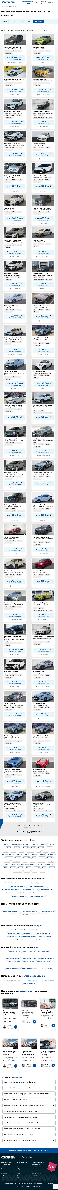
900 (27, 827)
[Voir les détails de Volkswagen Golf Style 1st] (43, 605)
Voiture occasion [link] (5, 1164)
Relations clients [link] (49, 1183)
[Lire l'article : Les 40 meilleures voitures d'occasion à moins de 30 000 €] (34, 1065)
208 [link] (17, 1167)
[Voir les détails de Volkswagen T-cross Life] (15, 275)
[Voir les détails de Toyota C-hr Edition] (43, 49)
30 (29, 825)
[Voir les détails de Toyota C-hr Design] (15, 572)
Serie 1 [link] (17, 1177)
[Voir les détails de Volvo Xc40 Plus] (15, 210)
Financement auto (42, 2)
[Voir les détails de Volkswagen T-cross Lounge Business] (15, 640)
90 (34, 825)
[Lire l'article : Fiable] (15, 1027)
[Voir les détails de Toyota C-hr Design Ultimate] (43, 540)
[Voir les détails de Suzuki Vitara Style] (43, 442)
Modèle (13, 21)
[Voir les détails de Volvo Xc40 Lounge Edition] (15, 113)
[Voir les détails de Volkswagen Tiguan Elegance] (43, 113)
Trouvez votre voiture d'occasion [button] (27, 2)
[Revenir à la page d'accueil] (8, 2)
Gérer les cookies (36, 1186)
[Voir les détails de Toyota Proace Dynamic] (15, 374)
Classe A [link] (18, 1173)
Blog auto (50, 2)
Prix (29, 21)
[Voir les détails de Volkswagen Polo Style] (43, 145)
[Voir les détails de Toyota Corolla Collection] (15, 540)
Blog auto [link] (33, 1175)
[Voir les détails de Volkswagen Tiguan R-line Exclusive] (43, 640)
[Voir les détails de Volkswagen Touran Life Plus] (15, 49)
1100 (30, 827)
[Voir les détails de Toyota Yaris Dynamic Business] (15, 408)
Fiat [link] (2, 1177)
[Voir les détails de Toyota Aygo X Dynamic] (43, 374)
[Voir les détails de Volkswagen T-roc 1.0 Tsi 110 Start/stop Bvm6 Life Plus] (15, 243)
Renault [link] (3, 1169)
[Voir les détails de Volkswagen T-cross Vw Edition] (43, 307)
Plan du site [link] (27, 1186)
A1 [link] (16, 1175)
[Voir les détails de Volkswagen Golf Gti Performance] (15, 81)
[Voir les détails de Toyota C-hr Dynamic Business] (43, 340)
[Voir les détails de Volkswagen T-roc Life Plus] (15, 145)
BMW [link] (2, 1175)
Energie (22, 21)
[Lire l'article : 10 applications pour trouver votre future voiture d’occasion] (53, 1025)
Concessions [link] (34, 1169)
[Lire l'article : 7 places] (34, 1021)
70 (32, 825)
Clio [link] (17, 1164)
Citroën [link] (2, 1171)
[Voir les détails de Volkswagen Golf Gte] (15, 506)
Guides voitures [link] (35, 1171)
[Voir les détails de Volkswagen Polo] (43, 243)
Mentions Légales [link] (8, 1183)
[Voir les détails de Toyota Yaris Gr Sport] (43, 572)
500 (41, 825)
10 (27, 825)
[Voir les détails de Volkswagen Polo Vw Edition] (15, 177)
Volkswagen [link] (4, 1173)
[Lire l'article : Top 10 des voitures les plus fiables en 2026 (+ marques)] (53, 1065)
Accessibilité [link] (19, 1186)
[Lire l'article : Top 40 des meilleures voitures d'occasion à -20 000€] (15, 1066)
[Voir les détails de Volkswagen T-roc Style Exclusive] (43, 210)
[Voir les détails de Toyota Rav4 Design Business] (15, 806)
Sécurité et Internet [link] (38, 1183)
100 (36, 825)
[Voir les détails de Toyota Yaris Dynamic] (43, 705)
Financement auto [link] (35, 1167)
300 (39, 825)
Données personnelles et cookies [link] (23, 1183)
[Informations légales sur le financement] (22, 57)
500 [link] (17, 1171)
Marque (5, 21)
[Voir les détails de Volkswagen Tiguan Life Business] (43, 408)
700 (25, 827)
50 (30, 825)
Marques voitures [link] (35, 1173)
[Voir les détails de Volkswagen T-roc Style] (43, 81)
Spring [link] (17, 1169)
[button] (55, 2)
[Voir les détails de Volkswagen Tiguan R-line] (43, 275)
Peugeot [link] (3, 1167)
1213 (33, 827)
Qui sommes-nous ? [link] (36, 1164)
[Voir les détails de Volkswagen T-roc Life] (15, 442)
